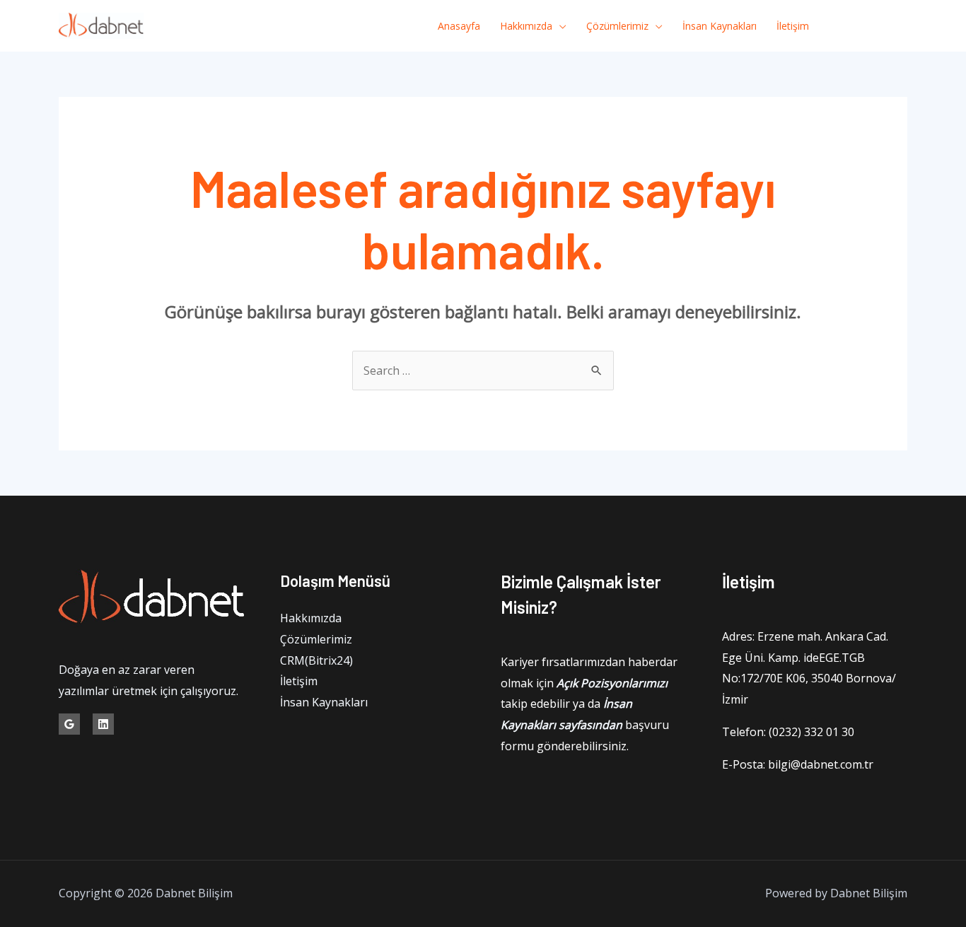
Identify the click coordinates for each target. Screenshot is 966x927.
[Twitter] (870, 26)
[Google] (69, 724)
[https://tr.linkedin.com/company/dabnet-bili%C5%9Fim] (103, 724)
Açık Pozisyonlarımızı (612, 683)
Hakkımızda (526, 26)
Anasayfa (459, 26)
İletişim (792, 26)
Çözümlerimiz (617, 26)
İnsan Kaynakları (719, 26)
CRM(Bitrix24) (316, 660)
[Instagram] (902, 26)
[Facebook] (838, 26)
